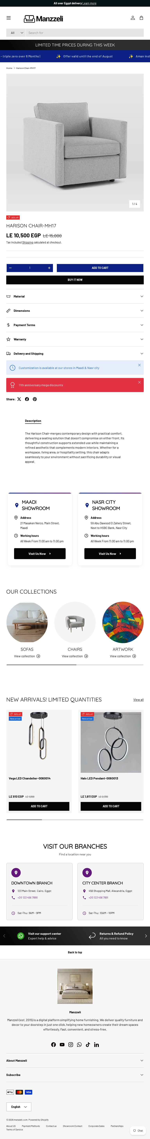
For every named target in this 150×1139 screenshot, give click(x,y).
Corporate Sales (96, 1126)
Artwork (123, 649)
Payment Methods (31, 1126)
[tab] (33, 420)
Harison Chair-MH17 (26, 68)
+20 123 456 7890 (28, 897)
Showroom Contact (72, 1126)
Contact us (51, 1126)
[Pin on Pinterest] (35, 399)
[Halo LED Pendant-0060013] (111, 742)
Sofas (27, 649)
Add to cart (100, 267)
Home (9, 68)
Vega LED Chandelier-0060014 (30, 778)
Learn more (89, 3)
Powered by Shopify (39, 1119)
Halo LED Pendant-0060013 (99, 778)
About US (11, 1126)
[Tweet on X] (19, 399)
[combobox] (75, 33)
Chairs (75, 649)
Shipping (27, 242)
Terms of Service (14, 1129)
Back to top (75, 952)
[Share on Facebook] (27, 399)
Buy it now (75, 279)
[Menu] (8, 18)
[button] (141, 18)
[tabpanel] (75, 446)
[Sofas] (27, 622)
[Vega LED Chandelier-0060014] (39, 742)
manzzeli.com (21, 1119)
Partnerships (117, 1126)
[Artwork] (123, 622)
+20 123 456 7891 (98, 897)
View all (138, 699)
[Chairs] (75, 622)
